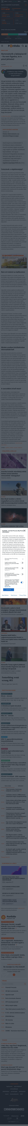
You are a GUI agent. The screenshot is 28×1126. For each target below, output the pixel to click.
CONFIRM (8, 589)
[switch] (22, 563)
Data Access (14, 595)
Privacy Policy (22, 595)
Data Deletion (5, 595)
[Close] (24, 530)
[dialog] (14, 563)
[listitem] (14, 559)
